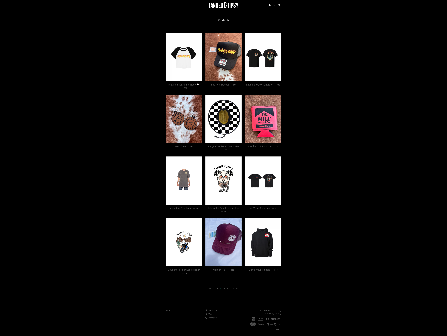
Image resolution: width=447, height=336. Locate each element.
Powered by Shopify (272, 314)
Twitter (211, 314)
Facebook (212, 310)
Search (169, 310)
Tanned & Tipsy (274, 310)
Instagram (212, 318)
